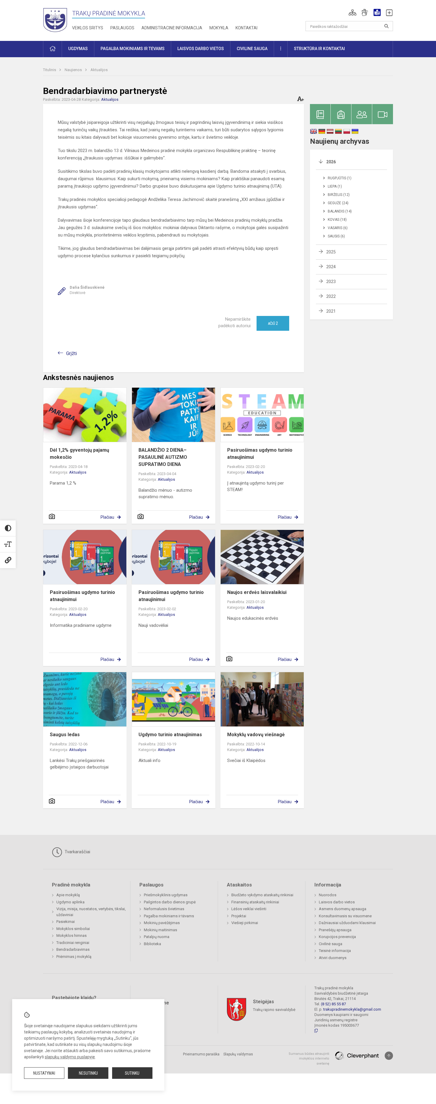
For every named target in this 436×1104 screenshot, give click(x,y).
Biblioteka (152, 944)
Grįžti (71, 353)
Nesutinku (88, 1073)
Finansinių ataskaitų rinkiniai (255, 902)
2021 (331, 311)
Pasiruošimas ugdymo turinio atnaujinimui (259, 453)
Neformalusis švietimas (164, 909)
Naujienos (74, 70)
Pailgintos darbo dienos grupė (170, 902)
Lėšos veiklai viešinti (248, 909)
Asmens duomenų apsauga (342, 909)
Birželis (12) (339, 195)
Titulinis (50, 70)
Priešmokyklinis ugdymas (165, 895)
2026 (331, 161)
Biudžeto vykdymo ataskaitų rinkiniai (262, 895)
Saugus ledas (65, 734)
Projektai (238, 916)
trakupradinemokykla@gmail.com (352, 1009)
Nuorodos (327, 895)
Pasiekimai (65, 921)
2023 (331, 281)
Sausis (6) (336, 236)
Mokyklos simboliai (73, 928)
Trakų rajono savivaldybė (274, 1009)
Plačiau (107, 517)
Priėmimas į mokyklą (73, 956)
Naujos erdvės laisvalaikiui (257, 592)
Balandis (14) (340, 211)
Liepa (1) (335, 186)
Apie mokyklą (68, 895)
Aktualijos (99, 70)
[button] (353, 12)
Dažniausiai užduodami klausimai (347, 923)
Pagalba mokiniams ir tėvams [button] (133, 48)
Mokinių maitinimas (160, 930)
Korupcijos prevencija (337, 936)
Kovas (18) (337, 220)
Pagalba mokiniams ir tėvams (169, 916)
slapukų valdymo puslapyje (70, 1057)
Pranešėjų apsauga (335, 930)
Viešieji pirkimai (244, 923)
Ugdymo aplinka (70, 902)
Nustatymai (44, 1073)
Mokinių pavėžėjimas (162, 923)
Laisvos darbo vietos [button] (200, 48)
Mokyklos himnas (71, 935)
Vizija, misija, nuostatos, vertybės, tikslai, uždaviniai (91, 912)
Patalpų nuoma (156, 936)
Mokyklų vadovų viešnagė (256, 734)
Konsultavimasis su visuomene (345, 916)
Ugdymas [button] (78, 48)
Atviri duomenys (332, 958)
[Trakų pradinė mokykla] (57, 19)
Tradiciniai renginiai (72, 942)
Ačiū (273, 323)
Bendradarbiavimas (73, 949)
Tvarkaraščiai (76, 851)
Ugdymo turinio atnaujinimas (170, 734)
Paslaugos (122, 27)
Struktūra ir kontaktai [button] (319, 48)
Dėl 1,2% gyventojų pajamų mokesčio (79, 453)
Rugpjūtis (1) (339, 178)
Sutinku (132, 1073)
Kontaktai (246, 27)
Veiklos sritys (87, 27)
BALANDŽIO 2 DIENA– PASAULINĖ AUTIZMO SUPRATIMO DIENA (163, 457)
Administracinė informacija (171, 27)
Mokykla (218, 27)
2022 (331, 296)
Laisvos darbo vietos (337, 902)
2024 (331, 266)
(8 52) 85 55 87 (333, 1004)
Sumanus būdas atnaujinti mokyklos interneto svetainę (309, 1058)
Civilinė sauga (330, 944)
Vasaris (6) (338, 228)
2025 (331, 252)
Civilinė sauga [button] (252, 48)
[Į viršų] (389, 1056)
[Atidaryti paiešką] (386, 26)
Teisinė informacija (335, 950)
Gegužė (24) (338, 203)
